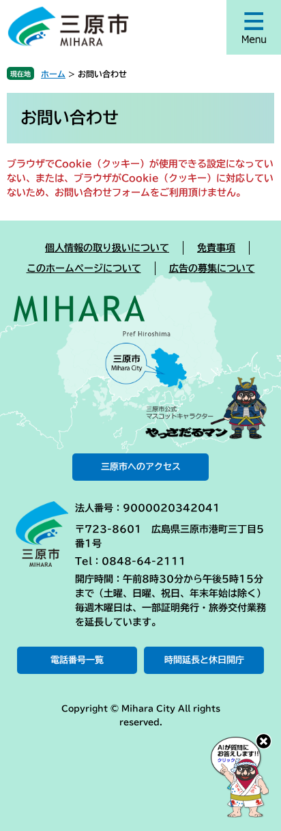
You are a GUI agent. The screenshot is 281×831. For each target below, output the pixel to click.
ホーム (53, 74)
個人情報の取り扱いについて (107, 248)
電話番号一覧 (77, 660)
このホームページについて (84, 268)
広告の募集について (212, 268)
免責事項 (216, 248)
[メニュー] (253, 27)
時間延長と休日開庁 (204, 660)
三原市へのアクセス (141, 466)
